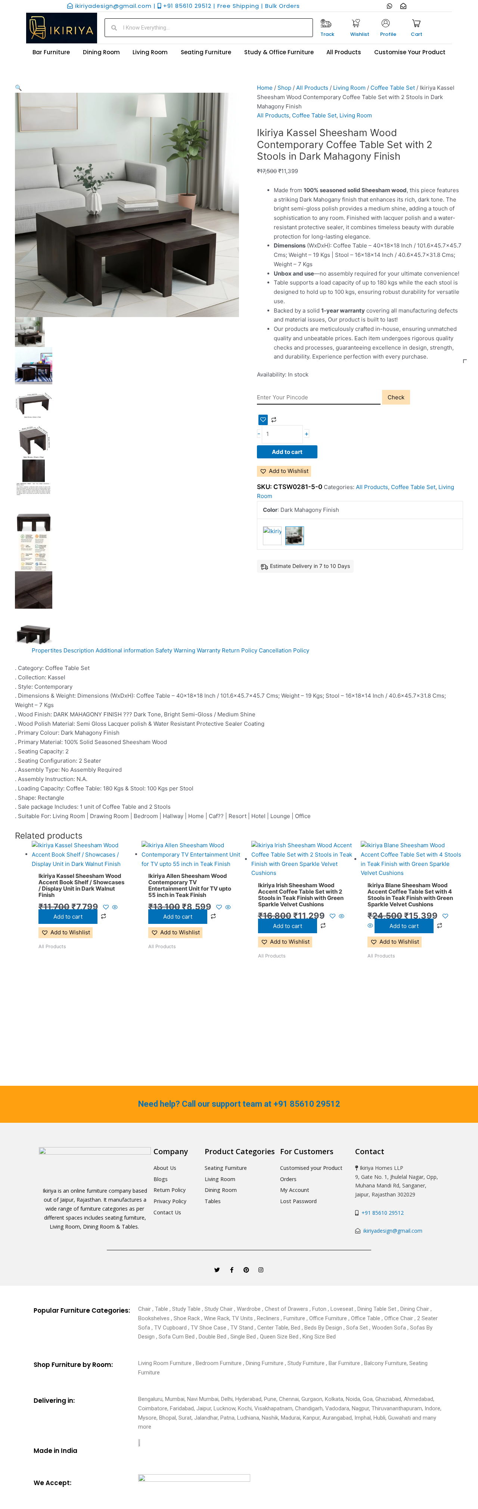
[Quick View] (114, 907)
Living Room (150, 52)
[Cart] (416, 23)
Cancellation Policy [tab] (284, 650)
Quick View (82, 861)
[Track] (326, 23)
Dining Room (101, 52)
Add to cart (287, 451)
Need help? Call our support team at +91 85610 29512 (239, 1104)
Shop (284, 87)
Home (265, 87)
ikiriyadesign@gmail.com (392, 1230)
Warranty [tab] (208, 650)
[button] (127, 88)
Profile (388, 34)
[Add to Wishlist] (263, 420)
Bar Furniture (51, 52)
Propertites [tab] (47, 650)
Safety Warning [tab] (175, 650)
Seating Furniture (206, 52)
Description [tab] (78, 650)
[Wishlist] (355, 23)
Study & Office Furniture (279, 52)
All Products (343, 52)
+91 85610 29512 (381, 1212)
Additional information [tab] (125, 650)
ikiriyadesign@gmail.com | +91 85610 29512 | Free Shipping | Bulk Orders (186, 6)
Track (327, 34)
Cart (416, 34)
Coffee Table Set (392, 87)
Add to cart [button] (68, 916)
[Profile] (385, 23)
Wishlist (359, 34)
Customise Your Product (410, 52)
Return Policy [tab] (239, 650)
